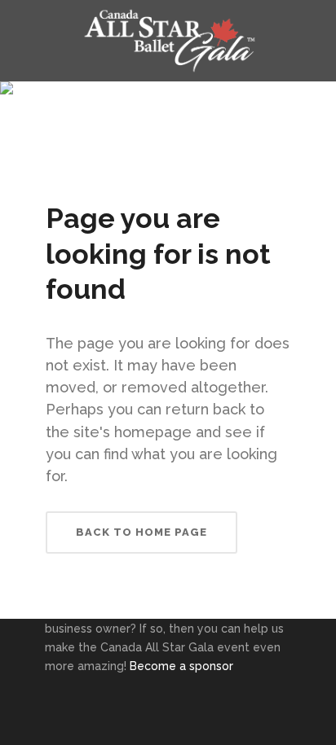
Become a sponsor (181, 666)
